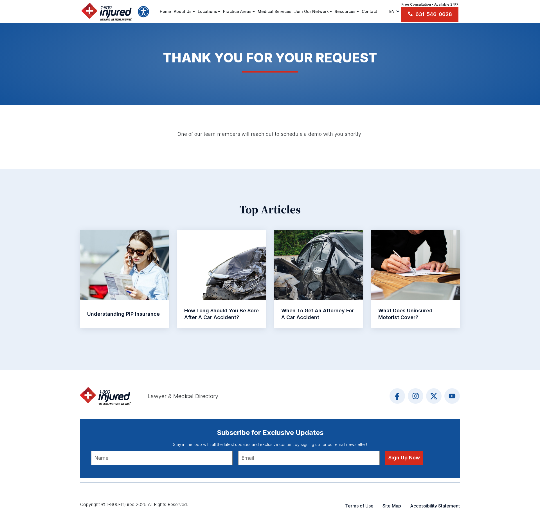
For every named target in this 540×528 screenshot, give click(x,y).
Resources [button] (345, 11)
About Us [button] (183, 11)
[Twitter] (434, 396)
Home (165, 11)
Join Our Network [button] (311, 11)
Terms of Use (359, 506)
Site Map (391, 506)
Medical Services (274, 11)
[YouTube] (452, 396)
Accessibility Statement (435, 506)
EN (392, 11)
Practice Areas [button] (237, 11)
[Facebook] (397, 396)
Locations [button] (207, 11)
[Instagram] (415, 396)
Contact (369, 11)
